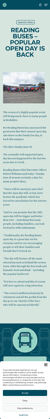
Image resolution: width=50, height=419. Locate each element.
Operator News (25, 22)
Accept (25, 393)
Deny (25, 400)
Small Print (23, 415)
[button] (45, 364)
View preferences (25, 408)
